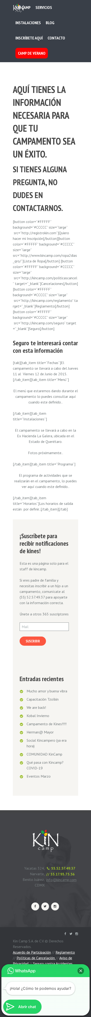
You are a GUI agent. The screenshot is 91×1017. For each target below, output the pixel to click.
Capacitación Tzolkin (43, 699)
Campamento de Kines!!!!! (46, 723)
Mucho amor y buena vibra (47, 691)
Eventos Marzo (39, 776)
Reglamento (65, 952)
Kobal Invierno (38, 715)
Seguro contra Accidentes (53, 963)
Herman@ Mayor (40, 732)
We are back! (36, 707)
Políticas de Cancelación (36, 958)
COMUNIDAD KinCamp (44, 754)
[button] (80, 970)
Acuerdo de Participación (32, 952)
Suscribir (33, 641)
